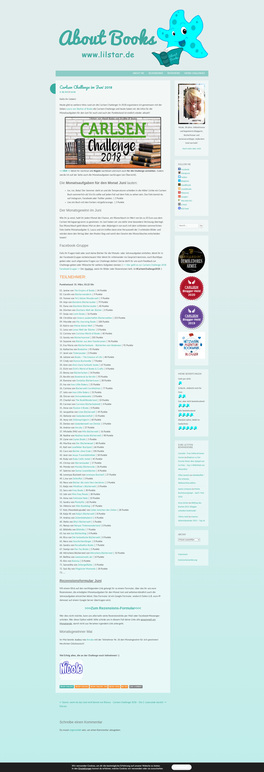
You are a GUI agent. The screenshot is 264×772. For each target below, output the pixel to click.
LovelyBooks (186, 189)
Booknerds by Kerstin (85, 377)
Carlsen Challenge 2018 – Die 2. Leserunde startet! (139, 702)
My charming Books (86, 322)
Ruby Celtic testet (81, 459)
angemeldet (75, 730)
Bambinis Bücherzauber (84, 302)
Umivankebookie (83, 396)
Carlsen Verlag (114, 686)
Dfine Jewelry (184, 475)
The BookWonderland (86, 400)
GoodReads (186, 185)
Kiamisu (76, 561)
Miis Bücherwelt (90, 431)
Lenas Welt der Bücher (84, 330)
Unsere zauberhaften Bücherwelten (94, 318)
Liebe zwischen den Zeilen (104, 510)
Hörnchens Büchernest (101, 553)
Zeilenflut (77, 479)
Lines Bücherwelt (86, 412)
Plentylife (79, 502)
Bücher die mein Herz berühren (88, 482)
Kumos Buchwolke (82, 361)
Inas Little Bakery (79, 384)
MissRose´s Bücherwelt (84, 486)
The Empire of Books (84, 290)
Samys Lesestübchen (85, 471)
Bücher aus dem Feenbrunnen (91, 341)
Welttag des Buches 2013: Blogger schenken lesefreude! (189, 507)
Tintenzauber (79, 353)
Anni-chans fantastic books (85, 365)
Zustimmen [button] (181, 767)
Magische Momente (85, 569)
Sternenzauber (82, 463)
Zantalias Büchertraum (87, 380)
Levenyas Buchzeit (95, 475)
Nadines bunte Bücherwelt (88, 435)
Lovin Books (79, 314)
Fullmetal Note (80, 498)
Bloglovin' (185, 181)
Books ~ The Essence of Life (88, 357)
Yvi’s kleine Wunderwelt (87, 298)
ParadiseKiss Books (84, 545)
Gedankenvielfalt (84, 416)
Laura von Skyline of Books (79, 109)
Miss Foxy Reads (80, 494)
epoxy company (184, 489)
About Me (138, 73)
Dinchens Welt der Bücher (89, 310)
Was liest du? (186, 201)
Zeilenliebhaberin (84, 518)
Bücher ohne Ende (82, 451)
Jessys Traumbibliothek (83, 455)
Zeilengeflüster (85, 565)
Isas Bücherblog (78, 533)
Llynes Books (79, 439)
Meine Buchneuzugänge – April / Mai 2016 (191, 493)
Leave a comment (136, 686)
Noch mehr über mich (191, 149)
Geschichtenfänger (82, 541)
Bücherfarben (81, 373)
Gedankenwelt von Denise (87, 424)
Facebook (185, 169)
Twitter (184, 177)
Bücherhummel (82, 337)
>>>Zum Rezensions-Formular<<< (113, 608)
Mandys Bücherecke (85, 467)
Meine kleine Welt (83, 326)
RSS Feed (185, 209)
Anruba (78, 428)
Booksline (82, 349)
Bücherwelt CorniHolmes (88, 388)
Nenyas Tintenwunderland (87, 526)
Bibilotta (80, 530)
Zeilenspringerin (81, 420)
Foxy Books (77, 490)
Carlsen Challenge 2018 (98, 686)
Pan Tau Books (81, 549)
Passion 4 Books (81, 408)
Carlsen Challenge (66, 686)
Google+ (184, 197)
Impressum (183, 554)
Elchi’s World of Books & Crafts (88, 369)
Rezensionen (156, 73)
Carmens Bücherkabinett (88, 404)
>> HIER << (65, 171)
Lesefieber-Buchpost (82, 447)
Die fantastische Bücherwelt (86, 537)
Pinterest (185, 193)
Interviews (173, 73)
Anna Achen (183, 503)
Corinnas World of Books (88, 333)
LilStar (73, 92)
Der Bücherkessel (84, 443)
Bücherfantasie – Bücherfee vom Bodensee (99, 345)
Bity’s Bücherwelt (82, 522)
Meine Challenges (194, 73)
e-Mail (184, 205)
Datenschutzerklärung (187, 560)
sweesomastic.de (83, 557)
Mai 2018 (124, 686)
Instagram (185, 173)
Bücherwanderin (83, 294)
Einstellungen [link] (85, 768)
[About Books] (132, 68)
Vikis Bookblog (83, 506)
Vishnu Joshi (183, 517)
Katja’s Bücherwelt (85, 514)
